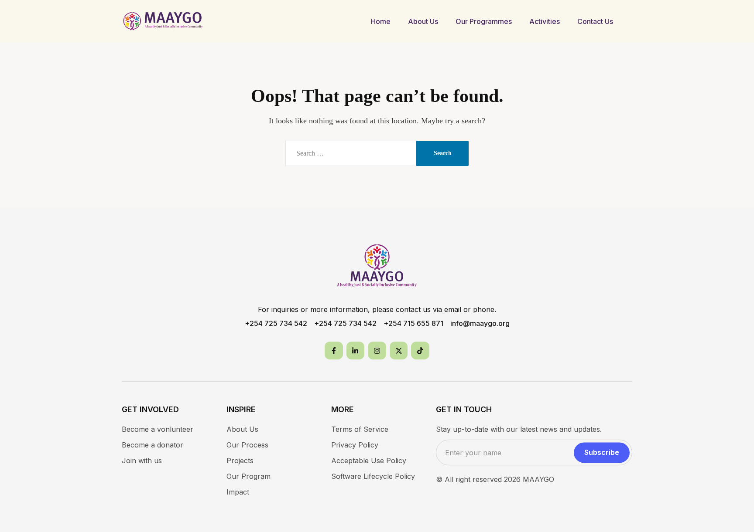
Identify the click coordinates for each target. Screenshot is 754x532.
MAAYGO (538, 479)
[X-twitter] (399, 351)
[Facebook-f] (334, 351)
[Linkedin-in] (355, 351)
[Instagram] (377, 351)
